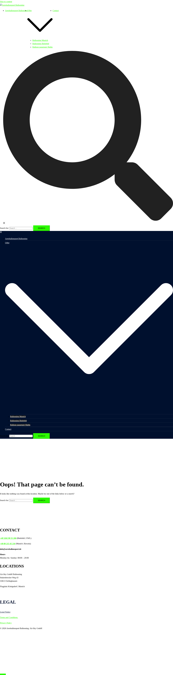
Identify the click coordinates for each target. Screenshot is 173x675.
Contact (56, 10)
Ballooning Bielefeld (40, 44)
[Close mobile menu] (1, 232)
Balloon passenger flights (42, 47)
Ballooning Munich (40, 40)
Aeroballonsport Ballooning (16, 10)
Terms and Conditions (9, 617)
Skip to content (6, 2)
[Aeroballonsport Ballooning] (12, 5)
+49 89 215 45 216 (7, 544)
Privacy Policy (6, 623)
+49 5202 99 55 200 (8, 538)
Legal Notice (5, 612)
